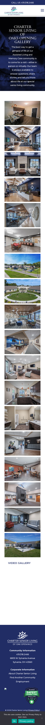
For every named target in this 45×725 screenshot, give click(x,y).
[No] (42, 718)
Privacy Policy (33, 710)
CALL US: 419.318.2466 (22, 3)
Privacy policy (26, 721)
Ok (14, 721)
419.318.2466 (22, 654)
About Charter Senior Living (22, 673)
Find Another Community (22, 677)
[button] (22, 113)
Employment (22, 681)
